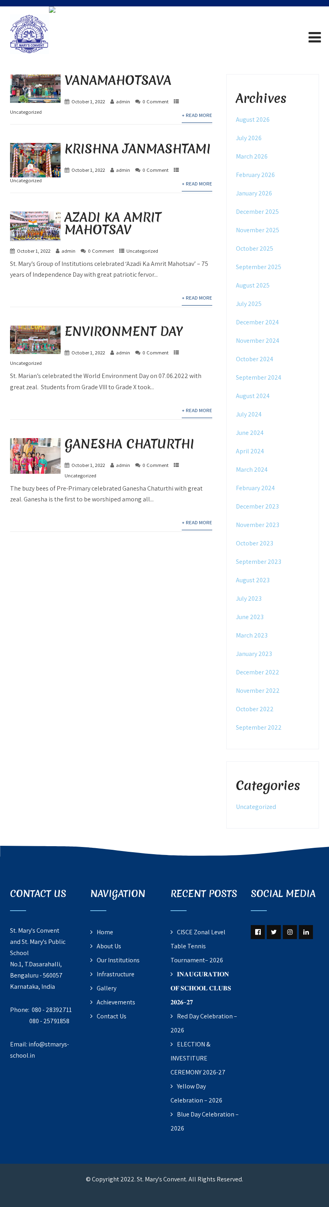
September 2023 (258, 561)
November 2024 (257, 340)
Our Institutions (118, 960)
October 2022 (255, 709)
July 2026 (249, 138)
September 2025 (258, 267)
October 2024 (254, 359)
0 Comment (155, 101)
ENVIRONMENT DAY (124, 331)
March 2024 (252, 469)
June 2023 (250, 617)
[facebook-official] (258, 932)
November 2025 (257, 230)
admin (123, 101)
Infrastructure (115, 974)
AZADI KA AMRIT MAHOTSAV (113, 223)
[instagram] (290, 932)
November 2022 (258, 690)
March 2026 (252, 156)
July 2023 (249, 598)
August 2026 (253, 119)
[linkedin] (306, 932)
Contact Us (111, 1016)
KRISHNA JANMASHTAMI (138, 148)
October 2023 (254, 543)
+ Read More (197, 115)
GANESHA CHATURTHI (129, 444)
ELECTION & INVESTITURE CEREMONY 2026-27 (198, 1058)
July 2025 (249, 304)
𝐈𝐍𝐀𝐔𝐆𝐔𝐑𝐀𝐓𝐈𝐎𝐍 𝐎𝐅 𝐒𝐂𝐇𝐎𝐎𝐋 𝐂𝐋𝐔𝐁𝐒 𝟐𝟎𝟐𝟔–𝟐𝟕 (201, 988)
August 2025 (253, 285)
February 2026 (255, 175)
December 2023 (257, 506)
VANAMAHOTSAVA (118, 80)
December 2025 (257, 211)
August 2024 (253, 396)
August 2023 (253, 580)
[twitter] (274, 932)
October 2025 (254, 248)
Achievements (116, 1002)
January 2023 (254, 654)
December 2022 (257, 672)
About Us (109, 946)
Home (105, 932)
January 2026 (254, 193)
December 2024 (257, 322)
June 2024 (250, 432)
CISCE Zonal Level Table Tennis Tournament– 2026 (198, 946)
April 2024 (250, 451)
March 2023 (252, 635)
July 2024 (249, 414)
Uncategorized (26, 112)
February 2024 (255, 488)
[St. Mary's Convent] (29, 11)
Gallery (106, 988)
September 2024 (258, 377)
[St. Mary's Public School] (52, 11)
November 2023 (257, 525)
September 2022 (259, 727)
